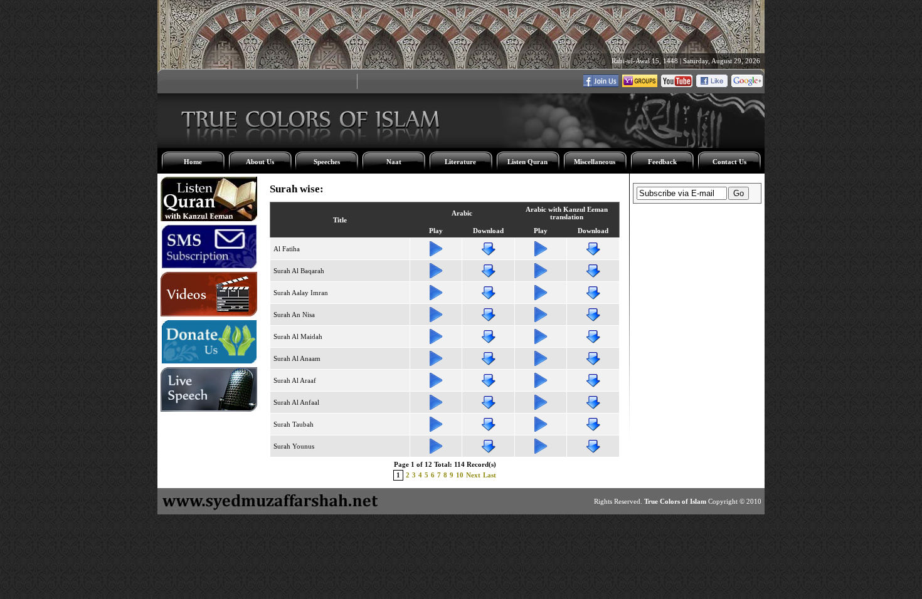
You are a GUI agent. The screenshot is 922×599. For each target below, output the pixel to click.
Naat (393, 161)
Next (473, 475)
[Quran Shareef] (209, 218)
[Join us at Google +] (747, 84)
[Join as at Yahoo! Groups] (639, 84)
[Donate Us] (209, 361)
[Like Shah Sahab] (600, 84)
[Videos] (209, 314)
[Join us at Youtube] (676, 84)
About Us (260, 161)
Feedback (662, 161)
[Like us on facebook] (712, 84)
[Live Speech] (209, 409)
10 (460, 475)
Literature (460, 161)
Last (489, 475)
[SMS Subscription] (209, 266)
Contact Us (729, 161)
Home (193, 161)
